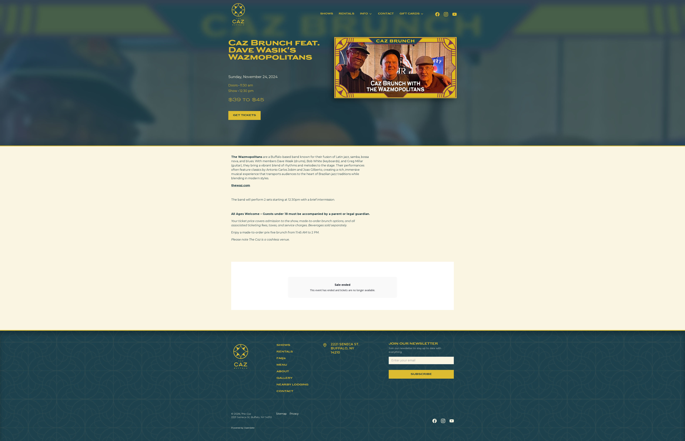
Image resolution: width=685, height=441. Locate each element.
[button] (366, 14)
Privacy (294, 413)
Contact (386, 14)
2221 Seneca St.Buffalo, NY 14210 (345, 348)
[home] (238, 14)
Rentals (346, 14)
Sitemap (281, 413)
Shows (326, 14)
